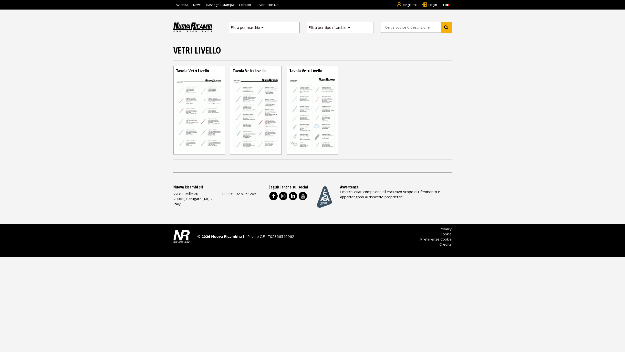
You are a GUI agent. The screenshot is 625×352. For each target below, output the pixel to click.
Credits (445, 244)
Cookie (446, 233)
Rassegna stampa (220, 4)
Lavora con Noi (267, 4)
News (197, 4)
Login (432, 4)
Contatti (245, 4)
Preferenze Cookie (436, 239)
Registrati (410, 4)
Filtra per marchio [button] (246, 27)
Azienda (182, 4)
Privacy (445, 228)
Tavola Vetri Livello (192, 71)
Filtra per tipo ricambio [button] (328, 27)
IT (443, 4)
